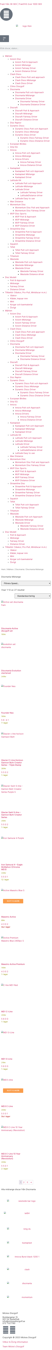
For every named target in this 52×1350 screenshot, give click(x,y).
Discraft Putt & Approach (27, 110)
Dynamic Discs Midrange (27, 131)
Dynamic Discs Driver (25, 135)
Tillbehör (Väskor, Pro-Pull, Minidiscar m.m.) (26, 292)
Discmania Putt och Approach (29, 92)
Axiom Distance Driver (26, 71)
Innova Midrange (23, 156)
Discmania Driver (23, 98)
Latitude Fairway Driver (31, 192)
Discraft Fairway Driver (26, 116)
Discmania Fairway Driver (32, 101)
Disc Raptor (15, 122)
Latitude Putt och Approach (28, 183)
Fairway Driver (17, 286)
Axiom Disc (15, 59)
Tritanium (14, 256)
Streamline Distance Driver (28, 241)
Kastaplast (15, 168)
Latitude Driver (22, 189)
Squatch (14, 244)
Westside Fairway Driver (31, 271)
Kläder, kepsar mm (19, 298)
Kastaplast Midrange (25, 174)
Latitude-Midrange (24, 186)
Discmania (15, 89)
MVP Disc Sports (18, 213)
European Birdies (18, 144)
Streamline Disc (17, 228)
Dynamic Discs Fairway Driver (34, 138)
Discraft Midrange (23, 113)
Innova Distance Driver (31, 165)
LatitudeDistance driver (31, 195)
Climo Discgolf (17, 86)
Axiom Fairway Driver (25, 68)
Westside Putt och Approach (28, 262)
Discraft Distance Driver (26, 119)
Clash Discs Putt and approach (30, 77)
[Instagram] (12, 1330)
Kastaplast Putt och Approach (29, 171)
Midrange (14, 283)
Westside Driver (22, 268)
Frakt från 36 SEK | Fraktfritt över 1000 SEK (21, 4)
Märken (8, 56)
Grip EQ (14, 147)
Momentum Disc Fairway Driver (30, 210)
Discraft (14, 107)
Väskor (13, 295)
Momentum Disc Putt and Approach (32, 207)
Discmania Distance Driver (32, 104)
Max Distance (16, 201)
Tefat (12, 247)
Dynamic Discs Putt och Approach (31, 128)
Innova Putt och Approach (27, 153)
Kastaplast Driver (23, 177)
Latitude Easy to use (25, 198)
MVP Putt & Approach (25, 216)
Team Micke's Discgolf (13, 1346)
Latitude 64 (15, 180)
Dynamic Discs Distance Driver (35, 141)
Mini (12, 301)
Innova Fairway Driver (30, 162)
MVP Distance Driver (25, 225)
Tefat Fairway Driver (25, 253)
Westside (14, 259)
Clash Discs (15, 74)
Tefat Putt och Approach (27, 250)
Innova (13, 150)
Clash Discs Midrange (25, 80)
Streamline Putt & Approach (28, 232)
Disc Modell (10, 277)
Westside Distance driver (32, 274)
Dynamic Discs (17, 125)
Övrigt (13, 307)
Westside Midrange (24, 265)
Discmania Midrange (25, 95)
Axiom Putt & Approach (26, 62)
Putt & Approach (18, 280)
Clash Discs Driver (24, 83)
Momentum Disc (18, 204)
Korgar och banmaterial (21, 304)
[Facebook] (6, 1330)
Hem (3, 569)
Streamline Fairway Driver (27, 238)
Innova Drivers (22, 159)
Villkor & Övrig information (15, 1342)
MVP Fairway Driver (24, 222)
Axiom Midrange (23, 65)
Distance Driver (17, 289)
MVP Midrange (22, 219)
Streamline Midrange (25, 235)
